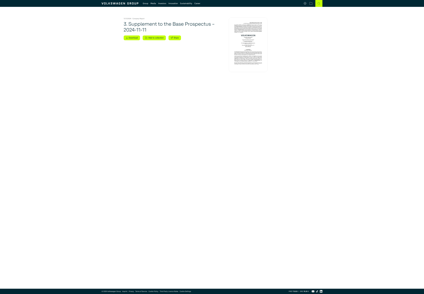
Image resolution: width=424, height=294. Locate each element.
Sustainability (186, 3)
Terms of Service (141, 291)
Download (133, 38)
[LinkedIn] (321, 291)
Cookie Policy (153, 291)
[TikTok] (317, 291)
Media (153, 3)
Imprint (124, 291)
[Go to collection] (311, 3)
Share (176, 38)
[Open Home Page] (120, 3)
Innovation (173, 3)
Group (145, 3)
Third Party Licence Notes (169, 291)
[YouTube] (313, 291)
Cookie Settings (185, 291)
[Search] (318, 3)
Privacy (131, 291)
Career (197, 3)
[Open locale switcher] (305, 3)
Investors (162, 3)
